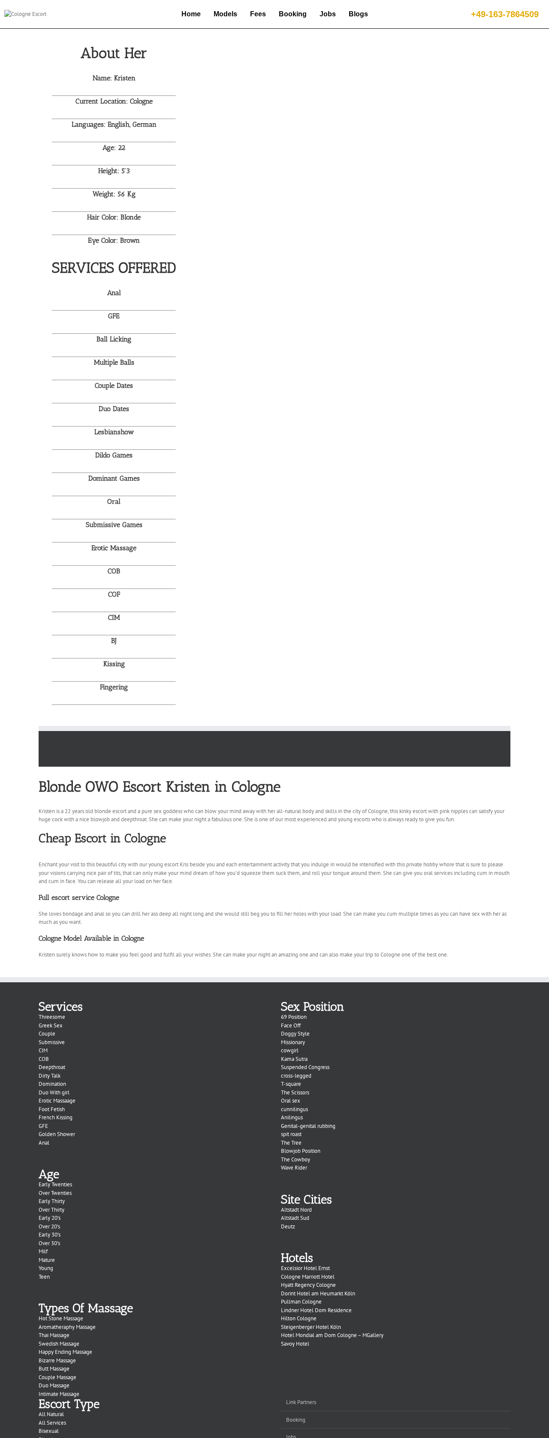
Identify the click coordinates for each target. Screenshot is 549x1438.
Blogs (358, 14)
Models (225, 14)
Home (191, 14)
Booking (293, 14)
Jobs (328, 14)
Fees (258, 14)
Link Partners (301, 1402)
